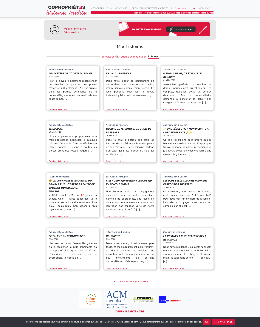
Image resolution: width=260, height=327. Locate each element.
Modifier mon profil (75, 28)
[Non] (256, 321)
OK (207, 321)
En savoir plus (223, 321)
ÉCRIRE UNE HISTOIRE (185, 8)
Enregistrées (109, 56)
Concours (121, 8)
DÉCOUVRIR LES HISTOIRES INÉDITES (150, 8)
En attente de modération (131, 56)
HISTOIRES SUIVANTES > (136, 281)
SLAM (109, 8)
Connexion (205, 8)
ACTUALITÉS (97, 8)
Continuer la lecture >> (59, 109)
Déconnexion (71, 32)
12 (119, 281)
